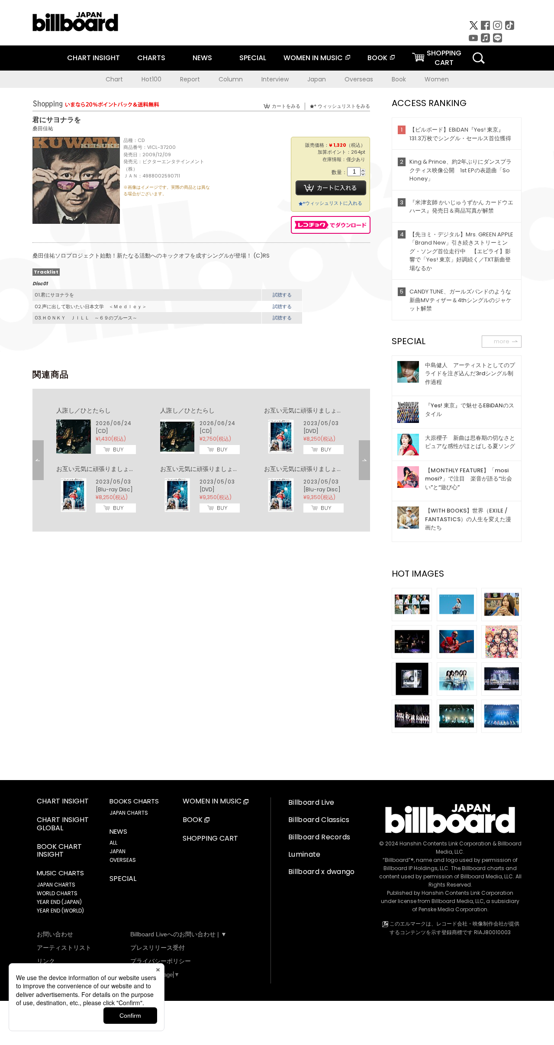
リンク (46, 961)
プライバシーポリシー (160, 961)
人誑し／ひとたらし (83, 410)
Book (399, 79)
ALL (113, 842)
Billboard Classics (319, 820)
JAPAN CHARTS (56, 884)
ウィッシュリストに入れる (333, 203)
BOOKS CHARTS (134, 801)
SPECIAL (252, 58)
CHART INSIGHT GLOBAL (63, 824)
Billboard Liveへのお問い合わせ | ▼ (178, 934)
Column (231, 79)
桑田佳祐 (42, 128)
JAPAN (118, 851)
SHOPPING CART (210, 839)
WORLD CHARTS (57, 893)
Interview (275, 79)
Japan (316, 79)
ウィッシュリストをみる (344, 106)
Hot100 (151, 79)
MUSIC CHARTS (60, 873)
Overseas (359, 79)
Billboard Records (319, 837)
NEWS (202, 58)
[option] (201, 460)
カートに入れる (331, 188)
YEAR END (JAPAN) (59, 902)
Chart (114, 79)
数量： (339, 172)
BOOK (377, 58)
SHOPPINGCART (444, 58)
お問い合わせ (55, 934)
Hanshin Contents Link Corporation (445, 843)
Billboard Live (311, 802)
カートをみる (286, 106)
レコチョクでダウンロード (330, 225)
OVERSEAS (123, 860)
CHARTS (151, 58)
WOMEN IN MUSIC (313, 58)
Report (190, 79)
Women (437, 79)
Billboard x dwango (321, 872)
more (501, 341)
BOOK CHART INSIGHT (59, 851)
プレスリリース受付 (157, 947)
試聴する (282, 294)
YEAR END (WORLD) (60, 910)
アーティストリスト (64, 947)
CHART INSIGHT (93, 58)
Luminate (304, 854)
